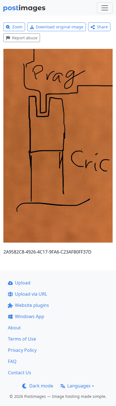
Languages (79, 386)
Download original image (59, 26)
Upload (22, 283)
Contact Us (19, 372)
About (14, 328)
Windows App (29, 316)
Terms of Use (22, 339)
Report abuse (24, 37)
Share (102, 26)
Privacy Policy (22, 350)
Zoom (17, 26)
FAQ (12, 361)
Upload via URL (31, 294)
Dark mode (41, 386)
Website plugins (32, 305)
